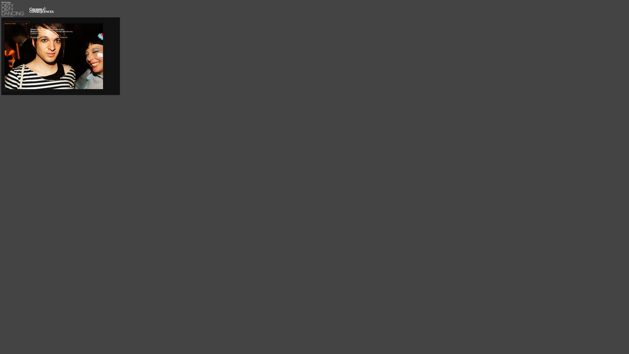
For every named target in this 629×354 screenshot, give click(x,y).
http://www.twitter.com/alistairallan (50, 29)
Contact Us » (35, 33)
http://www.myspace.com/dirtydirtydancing (56, 31)
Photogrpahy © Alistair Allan (41, 37)
